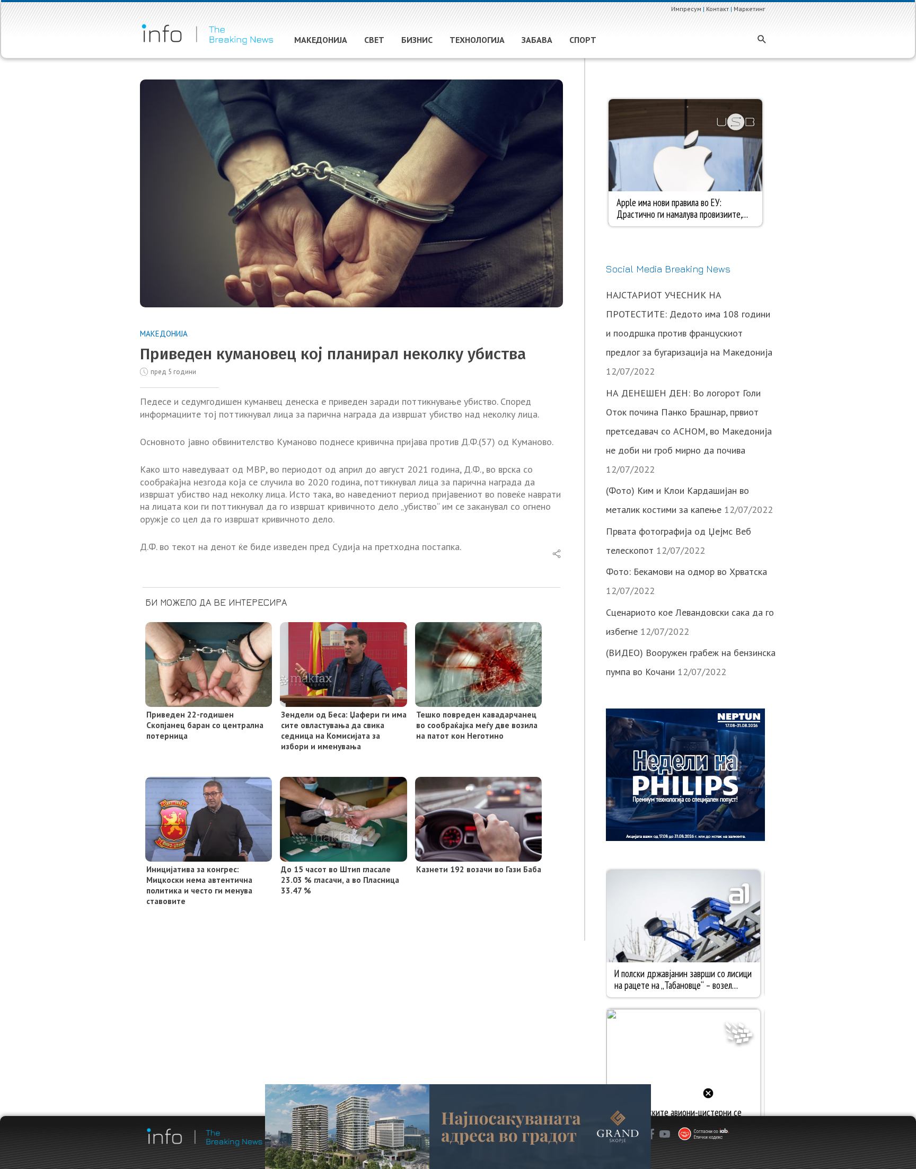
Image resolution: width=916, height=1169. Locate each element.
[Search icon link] (762, 40)
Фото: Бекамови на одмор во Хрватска (686, 571)
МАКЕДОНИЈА (164, 334)
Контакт (717, 9)
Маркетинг (749, 9)
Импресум (686, 9)
